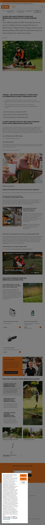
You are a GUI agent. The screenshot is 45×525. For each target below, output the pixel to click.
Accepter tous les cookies (23, 475)
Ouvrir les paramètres (23, 482)
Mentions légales (6, 521)
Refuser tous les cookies (23, 479)
